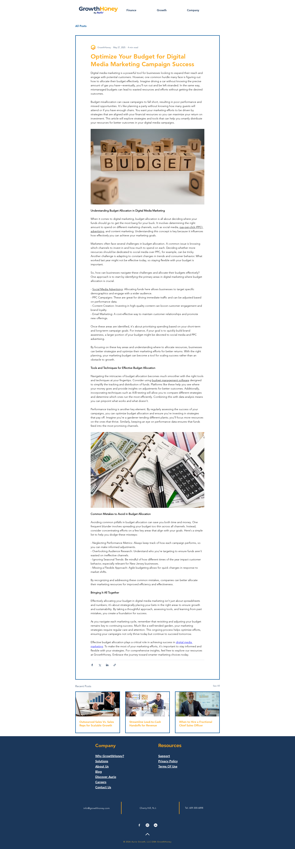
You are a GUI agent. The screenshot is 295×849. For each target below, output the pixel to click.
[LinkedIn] (155, 825)
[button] (139, 10)
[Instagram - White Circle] (147, 825)
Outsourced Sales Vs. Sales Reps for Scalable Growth (96, 723)
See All (216, 685)
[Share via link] (114, 665)
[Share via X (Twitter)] (99, 665)
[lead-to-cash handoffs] (147, 704)
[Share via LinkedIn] (107, 665)
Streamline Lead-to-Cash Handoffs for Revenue (145, 723)
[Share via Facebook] (92, 665)
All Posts (81, 26)
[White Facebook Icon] (139, 825)
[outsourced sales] (98, 704)
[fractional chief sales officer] (197, 704)
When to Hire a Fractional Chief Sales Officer (195, 723)
